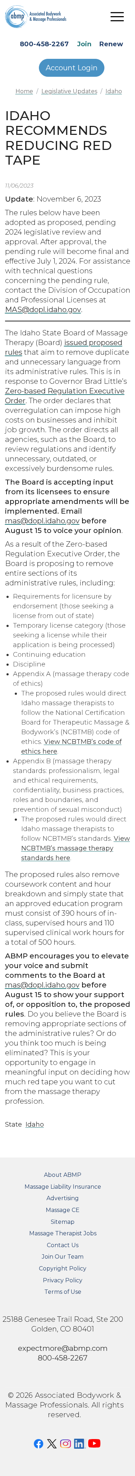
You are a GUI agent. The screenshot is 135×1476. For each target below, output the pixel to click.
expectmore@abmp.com (63, 1348)
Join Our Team (63, 1256)
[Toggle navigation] (117, 16)
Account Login (72, 67)
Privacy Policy (62, 1280)
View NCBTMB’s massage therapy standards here (75, 848)
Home (24, 91)
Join (84, 44)
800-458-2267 (44, 44)
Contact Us (62, 1245)
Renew (111, 44)
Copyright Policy (62, 1268)
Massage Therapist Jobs (62, 1233)
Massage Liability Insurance (62, 1186)
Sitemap (63, 1221)
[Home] (41, 16)
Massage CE (63, 1210)
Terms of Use (62, 1291)
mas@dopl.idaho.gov (42, 520)
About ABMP (62, 1174)
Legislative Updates (69, 91)
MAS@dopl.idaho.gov (43, 309)
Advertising (62, 1198)
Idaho (113, 91)
